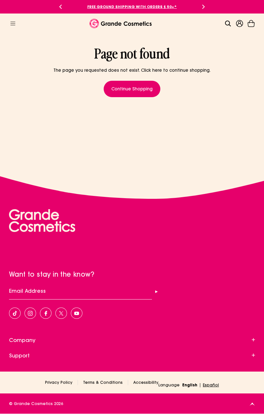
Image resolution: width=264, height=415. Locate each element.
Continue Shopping (132, 88)
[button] (251, 23)
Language (169, 385)
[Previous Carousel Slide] (60, 6)
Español (211, 385)
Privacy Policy (58, 382)
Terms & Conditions (103, 382)
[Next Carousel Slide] (203, 6)
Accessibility (145, 382)
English (189, 385)
